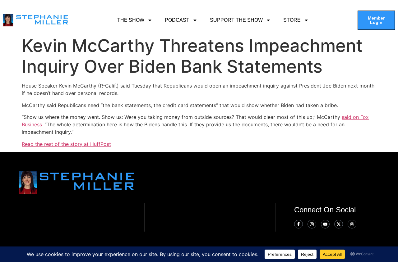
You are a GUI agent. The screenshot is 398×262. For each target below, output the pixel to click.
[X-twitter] (338, 224)
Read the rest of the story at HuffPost (66, 144)
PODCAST (177, 20)
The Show (130, 20)
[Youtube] (325, 224)
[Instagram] (312, 224)
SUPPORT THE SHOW (236, 20)
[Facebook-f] (298, 224)
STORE (292, 20)
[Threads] (352, 224)
